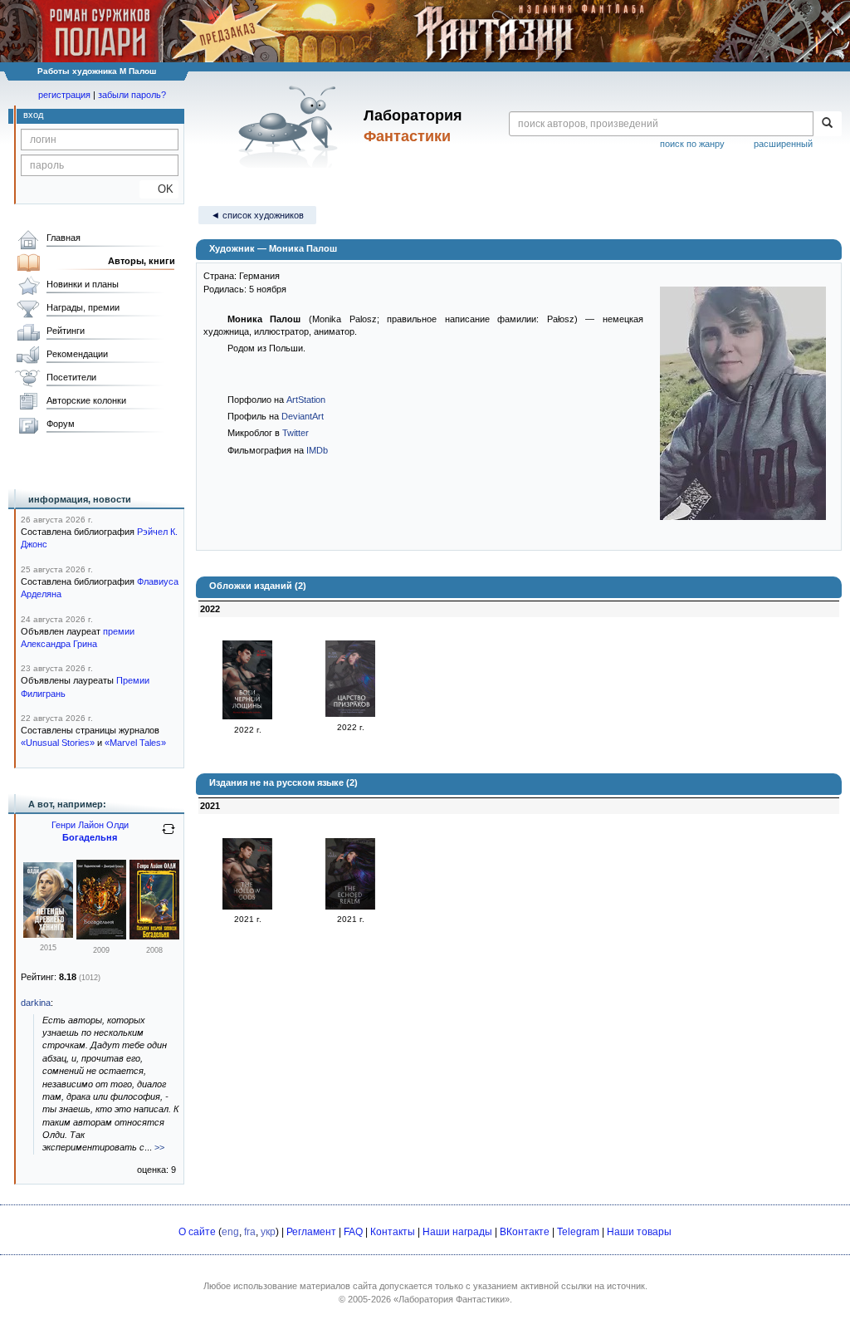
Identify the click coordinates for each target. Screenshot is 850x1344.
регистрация (64, 95)
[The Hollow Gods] (247, 906)
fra (250, 1232)
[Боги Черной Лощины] (247, 716)
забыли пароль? (132, 95)
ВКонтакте (525, 1232)
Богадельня (89, 837)
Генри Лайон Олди (90, 825)
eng (230, 1232)
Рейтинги (65, 331)
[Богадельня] (101, 936)
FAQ (353, 1232)
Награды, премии (83, 307)
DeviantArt (302, 416)
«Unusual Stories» (58, 743)
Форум (60, 424)
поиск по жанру (692, 144)
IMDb (317, 450)
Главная (63, 238)
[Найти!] (827, 123)
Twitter (295, 433)
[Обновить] (168, 836)
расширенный (783, 144)
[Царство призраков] (350, 714)
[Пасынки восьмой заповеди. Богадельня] (154, 936)
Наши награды (457, 1232)
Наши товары (639, 1232)
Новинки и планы (82, 284)
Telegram (578, 1232)
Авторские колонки (86, 400)
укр (268, 1232)
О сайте (197, 1232)
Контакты (392, 1232)
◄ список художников (257, 215)
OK (158, 189)
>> (159, 1147)
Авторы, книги (141, 261)
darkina (36, 1003)
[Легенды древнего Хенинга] (48, 934)
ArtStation (305, 400)
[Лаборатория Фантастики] (291, 126)
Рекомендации (77, 354)
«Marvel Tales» (135, 743)
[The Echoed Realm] (350, 906)
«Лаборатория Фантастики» (451, 1299)
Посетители (71, 377)
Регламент (311, 1232)
